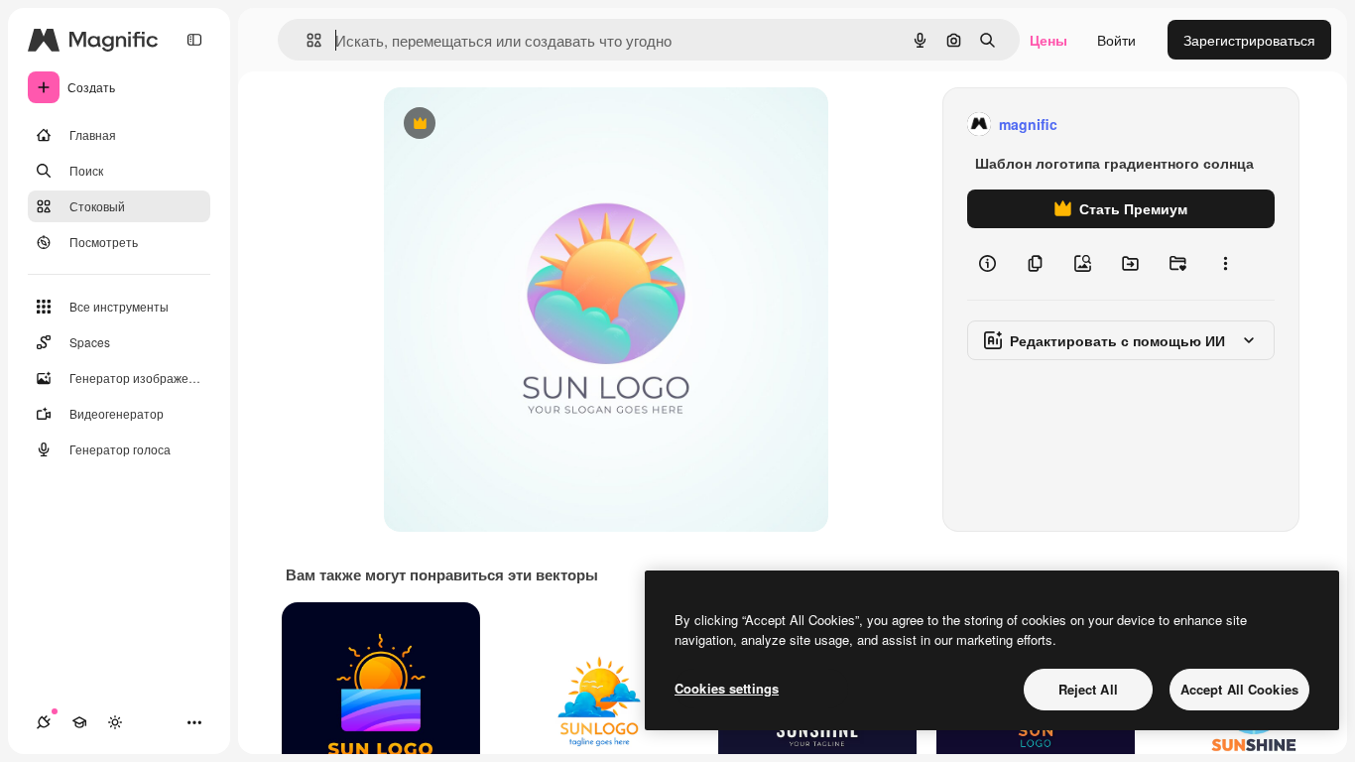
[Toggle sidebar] (194, 40)
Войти (1116, 40)
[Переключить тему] (115, 722)
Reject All (1088, 689)
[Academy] (79, 722)
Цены (1048, 40)
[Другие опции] (1225, 264)
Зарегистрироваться (1249, 40)
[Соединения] (44, 722)
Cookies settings (727, 688)
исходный (517, 124)
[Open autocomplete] (306, 40)
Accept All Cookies (1239, 689)
